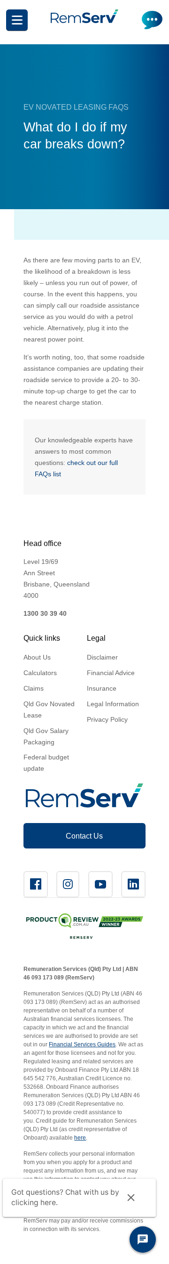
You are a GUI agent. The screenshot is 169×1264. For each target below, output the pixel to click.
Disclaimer (102, 657)
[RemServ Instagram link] (67, 884)
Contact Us (84, 836)
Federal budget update (46, 762)
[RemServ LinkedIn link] (133, 884)
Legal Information (113, 704)
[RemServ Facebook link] (35, 884)
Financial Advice (111, 673)
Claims (33, 688)
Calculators (40, 673)
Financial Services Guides (82, 1044)
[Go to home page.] (84, 20)
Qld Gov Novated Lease (49, 709)
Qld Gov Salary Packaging (46, 736)
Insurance (101, 688)
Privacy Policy (107, 719)
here (80, 1137)
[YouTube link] (100, 884)
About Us (37, 657)
